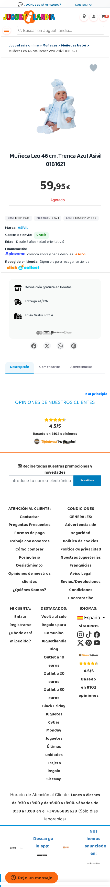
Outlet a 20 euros (53, 678)
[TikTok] (89, 634)
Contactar (29, 517)
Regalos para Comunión (54, 629)
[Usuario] (94, 17)
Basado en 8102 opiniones (55, 430)
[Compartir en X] (47, 346)
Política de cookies (80, 541)
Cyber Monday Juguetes (54, 731)
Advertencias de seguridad (80, 529)
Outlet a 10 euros (54, 662)
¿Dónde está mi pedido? (20, 637)
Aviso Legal (80, 574)
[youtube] (97, 643)
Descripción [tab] (19, 367)
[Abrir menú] (7, 30)
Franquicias (81, 566)
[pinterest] (89, 643)
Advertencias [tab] (81, 367)
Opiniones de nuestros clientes (29, 578)
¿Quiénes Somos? (29, 590)
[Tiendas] (84, 17)
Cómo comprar (29, 550)
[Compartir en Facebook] (34, 346)
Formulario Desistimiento (29, 562)
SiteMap (53, 779)
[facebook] (97, 634)
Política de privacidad (80, 550)
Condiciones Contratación (80, 594)
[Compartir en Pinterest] (74, 346)
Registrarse (20, 625)
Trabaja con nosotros (29, 541)
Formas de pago (29, 533)
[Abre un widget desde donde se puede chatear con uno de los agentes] (31, 878)
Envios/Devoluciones (81, 582)
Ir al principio (96, 394)
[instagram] (81, 634)
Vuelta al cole (54, 617)
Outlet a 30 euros (53, 694)
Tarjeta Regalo (54, 767)
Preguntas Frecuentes (29, 525)
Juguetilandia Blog (54, 646)
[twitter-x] (81, 643)
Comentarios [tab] (49, 367)
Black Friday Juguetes (53, 710)
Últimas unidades (54, 751)
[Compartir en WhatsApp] (60, 346)
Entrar (20, 617)
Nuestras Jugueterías (81, 558)
